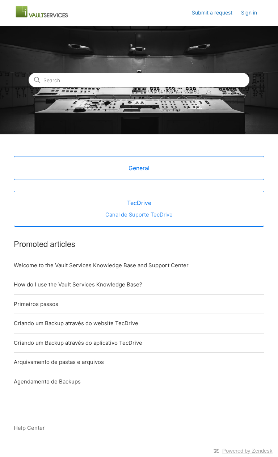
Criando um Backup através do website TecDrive (76, 323)
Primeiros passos (36, 304)
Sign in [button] (249, 12)
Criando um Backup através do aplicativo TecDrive (78, 342)
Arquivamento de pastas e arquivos (59, 362)
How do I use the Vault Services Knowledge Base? (78, 284)
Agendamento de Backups (47, 381)
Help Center (29, 427)
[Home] (41, 16)
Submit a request (212, 12)
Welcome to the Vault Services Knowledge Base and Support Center (101, 265)
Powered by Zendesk (247, 451)
